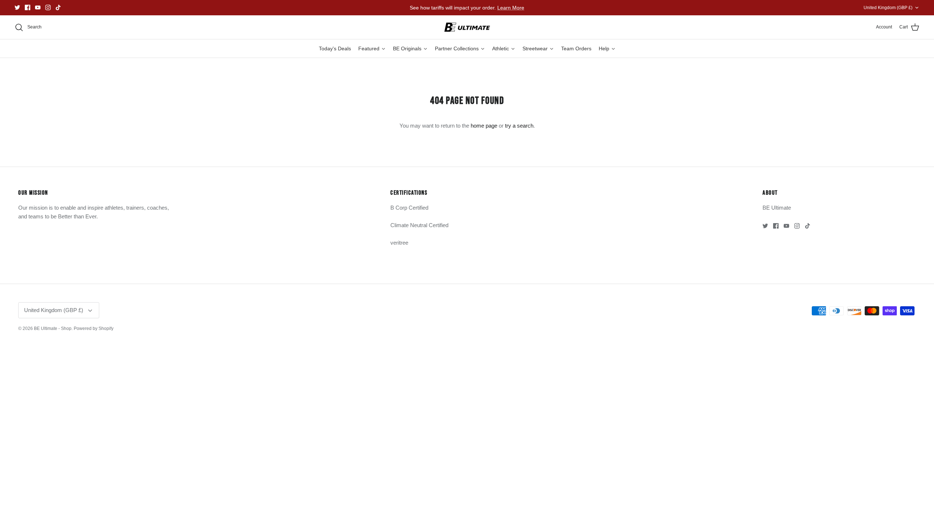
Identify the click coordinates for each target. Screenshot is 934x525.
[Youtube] (37, 7)
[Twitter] (17, 7)
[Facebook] (27, 7)
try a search (519, 125)
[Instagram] (48, 7)
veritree (399, 243)
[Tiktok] (58, 7)
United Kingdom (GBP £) (888, 7)
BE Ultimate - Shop (53, 328)
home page (484, 125)
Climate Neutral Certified (419, 225)
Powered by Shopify (93, 328)
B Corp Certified (409, 208)
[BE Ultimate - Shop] (467, 27)
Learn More (510, 8)
